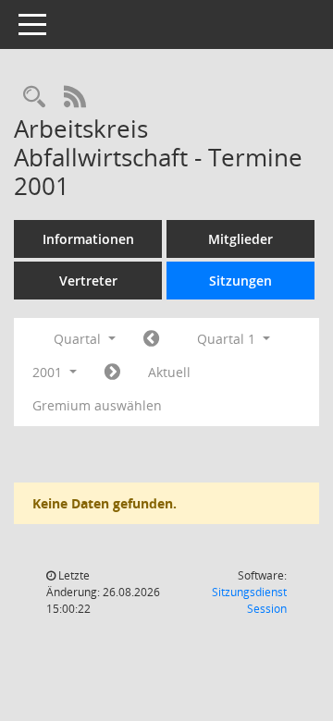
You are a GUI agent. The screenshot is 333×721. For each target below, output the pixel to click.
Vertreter (88, 280)
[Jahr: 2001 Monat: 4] (112, 372)
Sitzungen (240, 280)
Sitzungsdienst (249, 600)
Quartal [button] (79, 339)
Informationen (88, 239)
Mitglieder (240, 239)
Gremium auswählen (97, 405)
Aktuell (169, 372)
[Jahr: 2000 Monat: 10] (151, 339)
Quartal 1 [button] (228, 339)
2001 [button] (49, 372)
